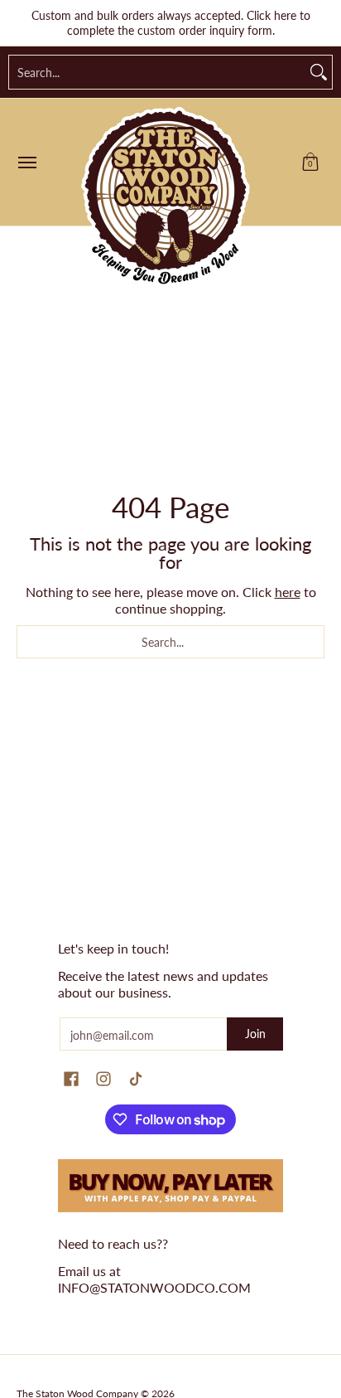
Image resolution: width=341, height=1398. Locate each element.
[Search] (318, 72)
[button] (310, 162)
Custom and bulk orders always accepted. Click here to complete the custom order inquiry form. (170, 22)
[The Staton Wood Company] (166, 198)
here (287, 591)
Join (255, 1034)
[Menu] (26, 162)
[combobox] (157, 72)
